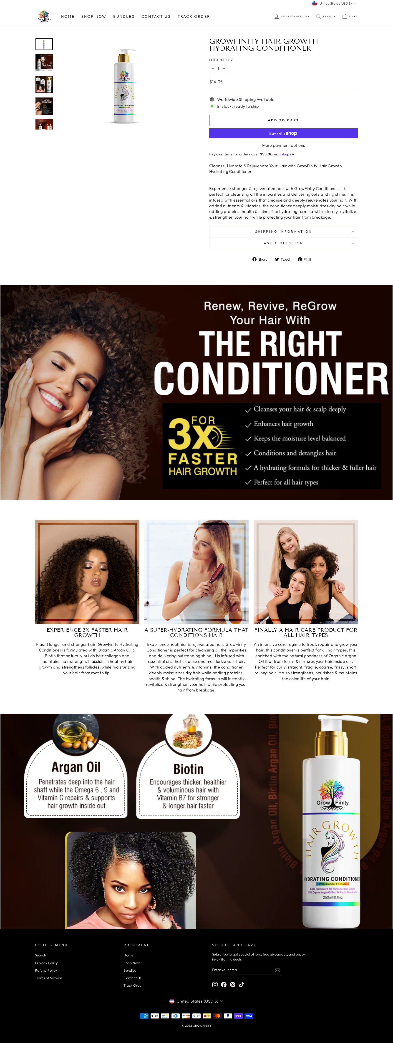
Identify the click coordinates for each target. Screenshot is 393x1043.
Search (40, 955)
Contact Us (156, 16)
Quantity (221, 60)
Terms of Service (48, 978)
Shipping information (283, 232)
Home (68, 16)
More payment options (283, 145)
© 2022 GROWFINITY (197, 1025)
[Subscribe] (277, 970)
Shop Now (94, 16)
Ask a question (283, 243)
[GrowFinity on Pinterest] (232, 984)
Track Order (194, 16)
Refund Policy (46, 970)
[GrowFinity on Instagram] (215, 984)
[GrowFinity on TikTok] (241, 984)
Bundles (123, 16)
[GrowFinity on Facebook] (224, 984)
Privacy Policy (46, 963)
